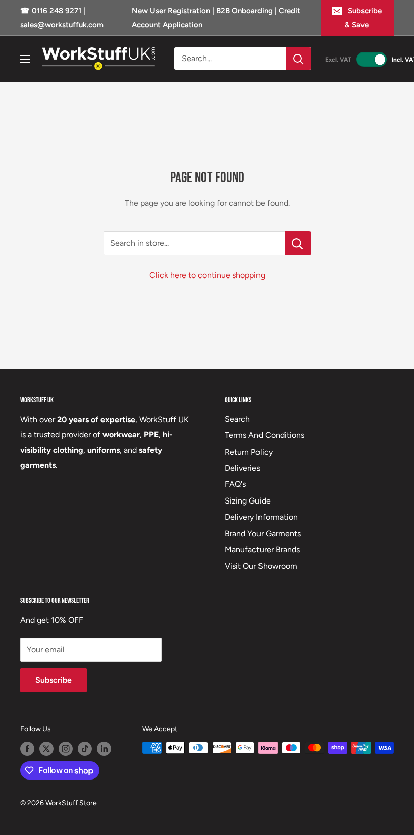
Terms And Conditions (264, 435)
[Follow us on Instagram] (66, 749)
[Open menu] (25, 59)
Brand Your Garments (263, 533)
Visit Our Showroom (261, 566)
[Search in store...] (297, 243)
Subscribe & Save (363, 17)
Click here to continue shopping (207, 275)
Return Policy (249, 452)
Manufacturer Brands (262, 549)
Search (237, 419)
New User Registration (172, 10)
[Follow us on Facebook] (27, 749)
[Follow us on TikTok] (85, 749)
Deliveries (242, 468)
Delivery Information (261, 517)
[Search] (298, 58)
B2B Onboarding (244, 10)
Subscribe (53, 680)
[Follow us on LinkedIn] (104, 749)
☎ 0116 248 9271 (51, 10)
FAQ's (235, 484)
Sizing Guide (248, 501)
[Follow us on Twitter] (46, 749)
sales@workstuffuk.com (62, 24)
